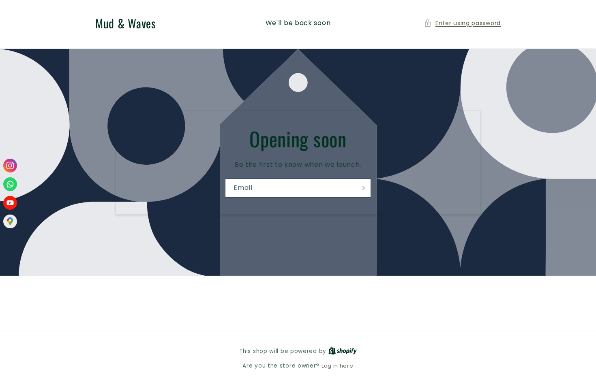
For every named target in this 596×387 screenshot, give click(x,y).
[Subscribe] (362, 188)
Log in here (338, 366)
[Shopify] (342, 351)
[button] (462, 23)
